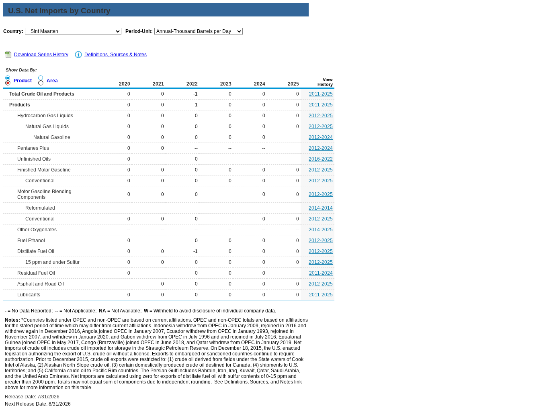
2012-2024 (321, 137)
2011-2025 (321, 94)
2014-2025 (321, 230)
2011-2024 (321, 273)
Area (52, 81)
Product (23, 81)
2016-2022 (321, 159)
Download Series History (41, 54)
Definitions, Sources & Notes (115, 54)
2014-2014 (321, 208)
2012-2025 (321, 115)
